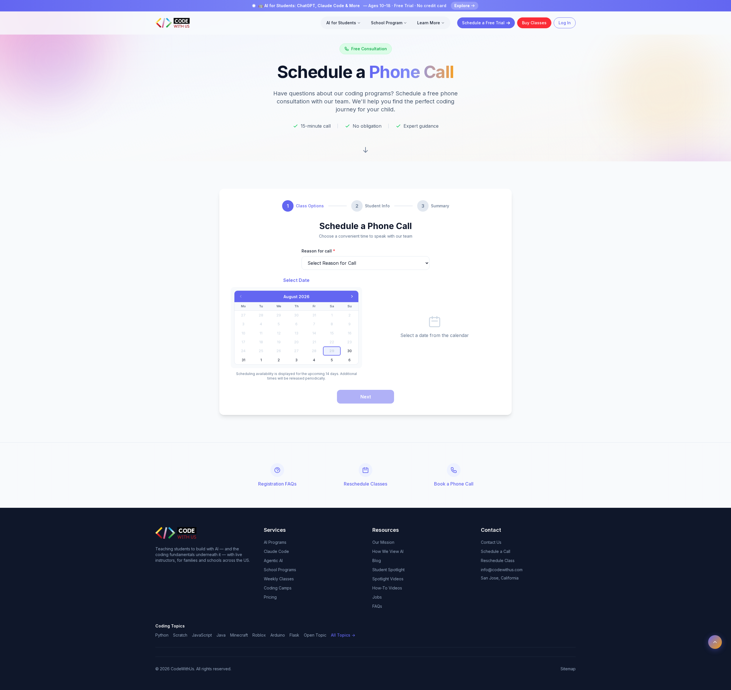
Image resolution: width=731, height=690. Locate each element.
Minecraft (239, 635)
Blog (376, 560)
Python (161, 635)
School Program (386, 22)
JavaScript (202, 635)
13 (296, 333)
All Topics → (343, 635)
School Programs (280, 569)
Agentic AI (273, 560)
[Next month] (352, 296)
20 (296, 342)
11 (261, 333)
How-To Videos (387, 587)
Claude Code (276, 551)
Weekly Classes (279, 578)
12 (279, 333)
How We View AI (387, 551)
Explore (462, 5)
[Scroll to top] (715, 642)
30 (296, 315)
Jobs (377, 597)
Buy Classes (534, 22)
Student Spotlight (388, 569)
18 (261, 342)
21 (314, 342)
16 (350, 333)
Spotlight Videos (387, 578)
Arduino (277, 635)
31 (314, 315)
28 (261, 315)
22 (332, 342)
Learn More (428, 22)
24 (243, 351)
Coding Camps (278, 587)
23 (349, 342)
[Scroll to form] (365, 150)
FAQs (377, 606)
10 (243, 333)
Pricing (270, 597)
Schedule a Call (495, 551)
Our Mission (383, 542)
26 (278, 351)
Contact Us (491, 542)
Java (221, 635)
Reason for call (318, 250)
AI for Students (341, 22)
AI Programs (275, 542)
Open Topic (315, 635)
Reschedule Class (498, 560)
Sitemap (568, 668)
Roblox (259, 635)
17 (243, 342)
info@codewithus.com (502, 569)
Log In (565, 22)
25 (261, 351)
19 (279, 342)
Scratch (180, 635)
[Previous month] (241, 296)
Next (365, 397)
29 (278, 315)
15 (332, 333)
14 (314, 333)
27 (243, 315)
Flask (294, 635)
